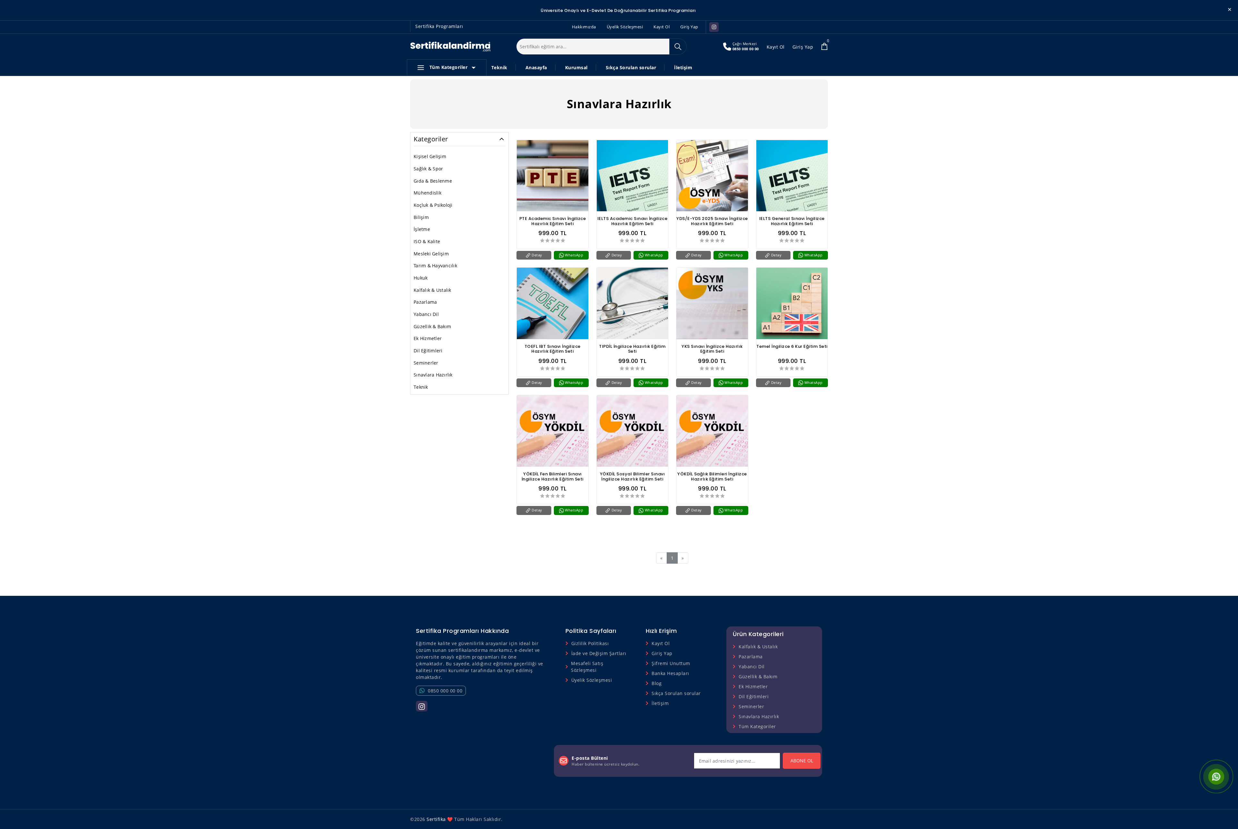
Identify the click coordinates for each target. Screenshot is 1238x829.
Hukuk (420, 278)
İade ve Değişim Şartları (598, 653)
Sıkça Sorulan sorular (631, 67)
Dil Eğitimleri (428, 351)
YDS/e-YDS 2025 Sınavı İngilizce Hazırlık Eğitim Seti (712, 221)
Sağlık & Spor (428, 169)
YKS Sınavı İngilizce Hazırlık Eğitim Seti (712, 349)
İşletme (422, 229)
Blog (657, 683)
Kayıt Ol (661, 27)
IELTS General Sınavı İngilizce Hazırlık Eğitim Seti (792, 221)
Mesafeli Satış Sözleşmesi (587, 666)
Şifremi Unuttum (671, 663)
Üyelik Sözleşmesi (625, 27)
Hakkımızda (584, 27)
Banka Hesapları (670, 673)
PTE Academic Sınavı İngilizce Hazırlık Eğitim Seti (552, 221)
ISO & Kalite (427, 241)
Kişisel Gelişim (430, 156)
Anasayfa (536, 67)
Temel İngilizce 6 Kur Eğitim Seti (792, 346)
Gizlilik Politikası (590, 643)
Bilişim (421, 217)
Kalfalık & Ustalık (432, 290)
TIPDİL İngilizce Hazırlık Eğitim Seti (632, 349)
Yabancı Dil (426, 314)
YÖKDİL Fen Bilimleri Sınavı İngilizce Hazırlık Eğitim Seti (553, 477)
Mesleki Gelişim (431, 254)
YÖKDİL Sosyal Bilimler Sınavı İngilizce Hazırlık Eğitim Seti (632, 477)
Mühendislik (427, 193)
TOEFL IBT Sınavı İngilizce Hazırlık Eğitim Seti (553, 349)
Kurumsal (576, 67)
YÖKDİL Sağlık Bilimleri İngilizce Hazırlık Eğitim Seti (712, 477)
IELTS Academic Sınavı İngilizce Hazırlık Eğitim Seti (632, 221)
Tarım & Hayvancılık (435, 265)
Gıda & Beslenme (433, 181)
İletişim (683, 67)
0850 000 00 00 (745, 48)
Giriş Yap (689, 27)
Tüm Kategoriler (448, 67)
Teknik (499, 67)
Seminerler (426, 363)
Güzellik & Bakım (432, 326)
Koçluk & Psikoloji (433, 205)
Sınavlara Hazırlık (433, 375)
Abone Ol (802, 761)
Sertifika (436, 819)
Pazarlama (425, 302)
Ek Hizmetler (428, 338)
